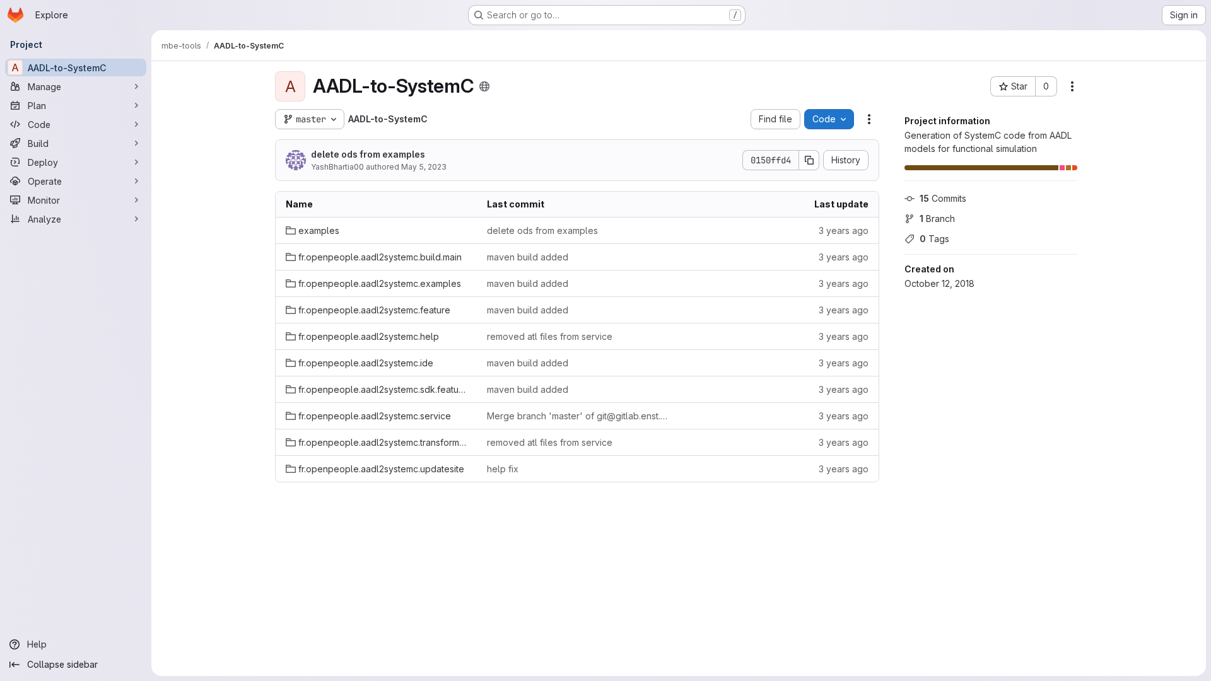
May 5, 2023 (424, 167)
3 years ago (844, 230)
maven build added (527, 257)
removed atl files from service (549, 336)
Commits (943, 198)
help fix (502, 468)
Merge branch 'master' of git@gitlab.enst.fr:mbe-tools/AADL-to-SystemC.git (577, 415)
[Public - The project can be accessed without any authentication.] (484, 86)
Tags (934, 238)
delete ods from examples (368, 154)
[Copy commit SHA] (809, 160)
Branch (937, 218)
